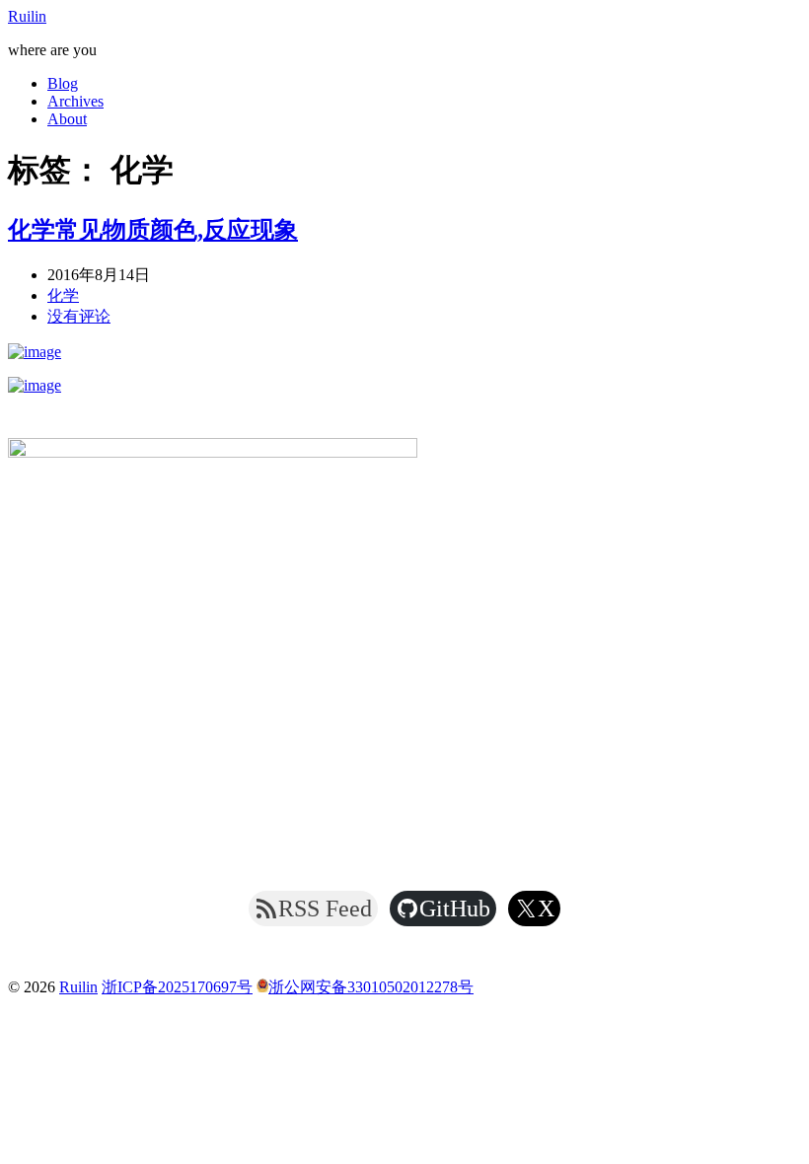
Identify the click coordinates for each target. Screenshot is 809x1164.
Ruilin (27, 16)
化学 (63, 295)
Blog (62, 83)
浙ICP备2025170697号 (177, 987)
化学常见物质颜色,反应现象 (153, 230)
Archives (75, 101)
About (67, 118)
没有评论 (78, 316)
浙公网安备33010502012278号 (371, 987)
